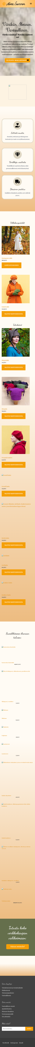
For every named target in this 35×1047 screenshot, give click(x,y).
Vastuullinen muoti (8, 1006)
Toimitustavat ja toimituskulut (12, 988)
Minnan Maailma (8, 1011)
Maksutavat (6, 990)
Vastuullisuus (6, 995)
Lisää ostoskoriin (11, 265)
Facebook (6, 1043)
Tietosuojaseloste (8, 993)
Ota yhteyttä (6, 1016)
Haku (29, 1029)
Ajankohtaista (7, 1009)
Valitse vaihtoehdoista (13, 314)
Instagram (14, 1043)
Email (21, 1043)
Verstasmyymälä (7, 1014)
